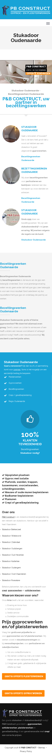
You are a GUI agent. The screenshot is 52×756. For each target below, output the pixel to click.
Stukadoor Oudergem (11, 568)
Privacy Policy (26, 751)
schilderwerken (9, 728)
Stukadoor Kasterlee (10, 561)
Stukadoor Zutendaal (11, 542)
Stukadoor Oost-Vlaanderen (14, 574)
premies (17, 370)
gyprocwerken (35, 724)
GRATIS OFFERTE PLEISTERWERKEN (24, 676)
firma (9, 600)
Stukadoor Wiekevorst (11, 536)
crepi (47, 731)
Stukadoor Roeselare (11, 580)
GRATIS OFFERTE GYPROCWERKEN (23, 693)
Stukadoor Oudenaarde (33, 240)
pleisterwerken (25, 728)
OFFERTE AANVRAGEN (38, 73)
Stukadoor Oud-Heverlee (13, 555)
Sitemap (41, 748)
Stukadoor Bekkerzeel (11, 529)
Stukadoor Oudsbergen (12, 548)
